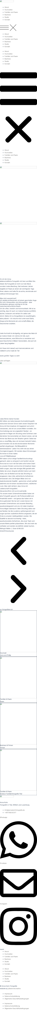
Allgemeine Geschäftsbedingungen (17, 999)
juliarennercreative (14, 988)
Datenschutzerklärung (12, 996)
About (7, 7)
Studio (7, 17)
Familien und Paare (11, 12)
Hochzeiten (9, 10)
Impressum (8, 994)
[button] (18, 28)
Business (8, 15)
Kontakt (7, 20)
